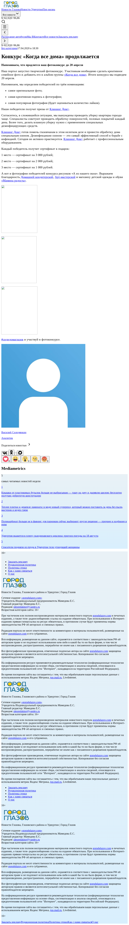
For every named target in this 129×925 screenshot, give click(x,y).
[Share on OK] (11, 453)
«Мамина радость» (13, 180)
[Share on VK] (5, 453)
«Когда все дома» (75, 74)
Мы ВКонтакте (35, 36)
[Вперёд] (4, 41)
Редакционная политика (22, 564)
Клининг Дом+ (59, 109)
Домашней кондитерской (37, 177)
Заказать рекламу (68, 36)
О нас (11, 573)
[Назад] (4, 32)
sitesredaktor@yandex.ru (26, 606)
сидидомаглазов (13, 339)
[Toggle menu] (4, 27)
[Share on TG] (15, 454)
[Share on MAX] (20, 453)
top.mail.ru (56, 677)
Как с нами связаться (20, 570)
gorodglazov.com (32, 597)
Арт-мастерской (65, 177)
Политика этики (17, 567)
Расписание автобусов (14, 36)
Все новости (9, 15)
